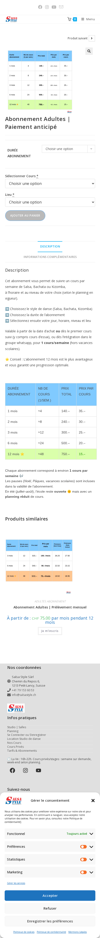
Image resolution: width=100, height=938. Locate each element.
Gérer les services (16, 883)
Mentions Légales (77, 932)
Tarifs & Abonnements (22, 751)
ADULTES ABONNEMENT (50, 601)
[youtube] (39, 770)
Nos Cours (14, 743)
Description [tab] (50, 246)
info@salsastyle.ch (24, 695)
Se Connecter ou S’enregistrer (26, 735)
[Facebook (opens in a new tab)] (40, 7)
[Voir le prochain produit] (92, 38)
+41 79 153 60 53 (23, 690)
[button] (93, 800)
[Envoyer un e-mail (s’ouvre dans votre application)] (60, 7)
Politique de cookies (23, 932)
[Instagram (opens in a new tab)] (47, 7)
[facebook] (13, 770)
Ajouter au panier (25, 215)
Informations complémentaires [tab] (50, 257)
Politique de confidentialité (51, 932)
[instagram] (26, 770)
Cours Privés (15, 747)
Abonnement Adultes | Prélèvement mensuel (50, 607)
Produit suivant (77, 38)
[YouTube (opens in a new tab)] (54, 7)
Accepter (50, 895)
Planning (12, 731)
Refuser (50, 908)
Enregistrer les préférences (50, 921)
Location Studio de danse (24, 739)
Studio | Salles (16, 727)
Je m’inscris (50, 631)
